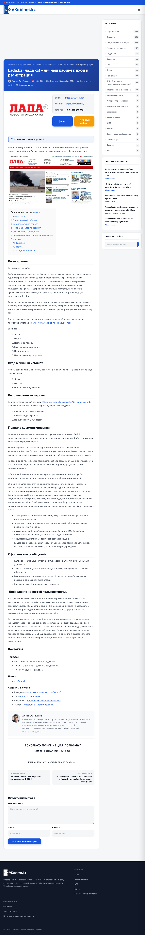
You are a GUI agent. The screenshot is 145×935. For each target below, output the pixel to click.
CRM (109, 123)
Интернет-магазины (116, 48)
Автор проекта (10, 911)
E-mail (56, 827)
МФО (109, 64)
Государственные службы (29, 64)
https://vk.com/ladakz (30, 696)
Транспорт (112, 76)
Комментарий (15, 803)
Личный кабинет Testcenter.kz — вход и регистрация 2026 (120, 220)
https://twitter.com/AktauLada (38, 704)
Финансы (111, 59)
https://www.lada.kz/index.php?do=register (53, 323)
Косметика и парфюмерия (119, 134)
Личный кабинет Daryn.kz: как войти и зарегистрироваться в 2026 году (121, 208)
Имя (11, 827)
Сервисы (111, 37)
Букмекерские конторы (117, 106)
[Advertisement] (51, 39)
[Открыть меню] (139, 9)
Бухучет (110, 145)
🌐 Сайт (62, 121)
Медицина (111, 53)
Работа (110, 128)
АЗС (108, 150)
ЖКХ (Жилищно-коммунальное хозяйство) (119, 82)
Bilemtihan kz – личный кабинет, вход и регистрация (121, 197)
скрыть (37, 212)
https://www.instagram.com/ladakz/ (43, 692)
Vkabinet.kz (15, 929)
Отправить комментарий (24, 841)
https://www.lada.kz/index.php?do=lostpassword (66, 402)
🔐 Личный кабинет (84, 121)
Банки (109, 70)
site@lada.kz (20, 681)
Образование (113, 31)
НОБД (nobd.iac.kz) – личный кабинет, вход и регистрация (118, 185)
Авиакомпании (113, 117)
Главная (11, 64)
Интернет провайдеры (117, 101)
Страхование (113, 112)
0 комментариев (26, 85)
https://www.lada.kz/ (74, 98)
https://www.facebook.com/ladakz (44, 700)
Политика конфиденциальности (18, 916)
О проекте (8, 906)
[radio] (41, 756)
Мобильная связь (115, 95)
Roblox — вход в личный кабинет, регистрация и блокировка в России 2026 (121, 172)
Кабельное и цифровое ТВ (119, 90)
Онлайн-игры (113, 139)
